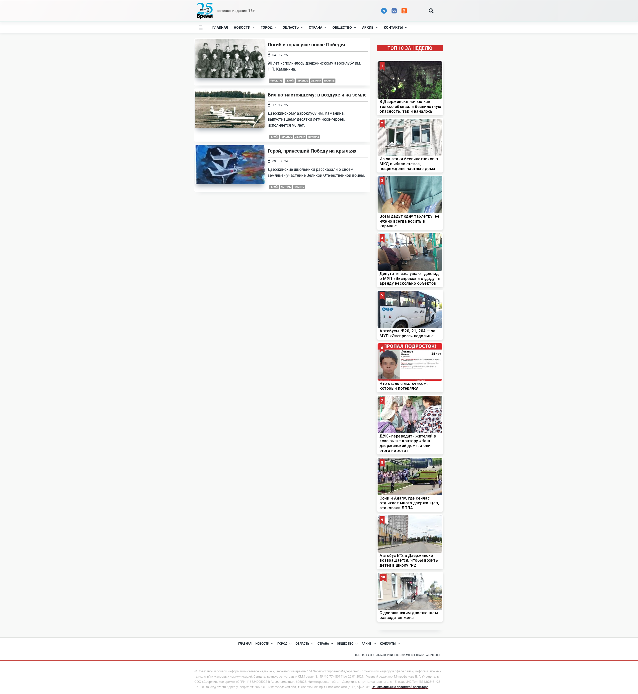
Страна (315, 27)
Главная (220, 27)
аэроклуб (276, 80)
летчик (316, 80)
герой (290, 80)
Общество (342, 27)
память (299, 186)
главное (302, 80)
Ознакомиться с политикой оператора (400, 687)
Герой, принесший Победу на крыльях (312, 151)
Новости (242, 27)
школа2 (313, 136)
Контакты (393, 27)
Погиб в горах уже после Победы (306, 45)
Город (266, 27)
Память (329, 80)
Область (291, 27)
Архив (368, 27)
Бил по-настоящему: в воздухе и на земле (317, 95)
